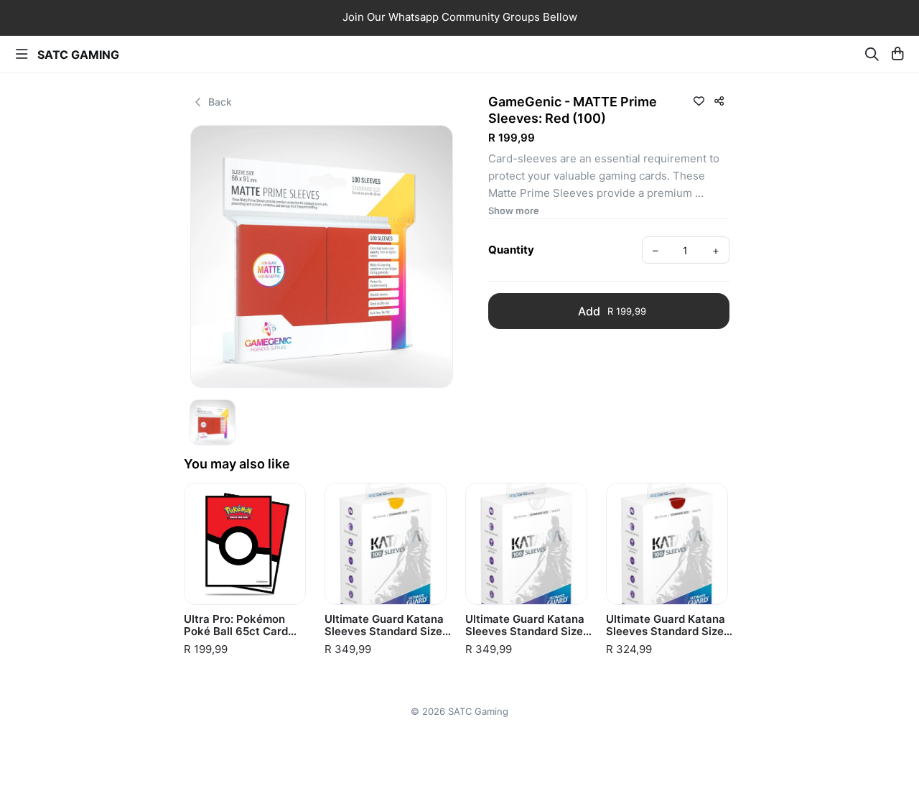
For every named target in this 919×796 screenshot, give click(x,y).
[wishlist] (698, 100)
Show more (513, 210)
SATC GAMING (78, 54)
